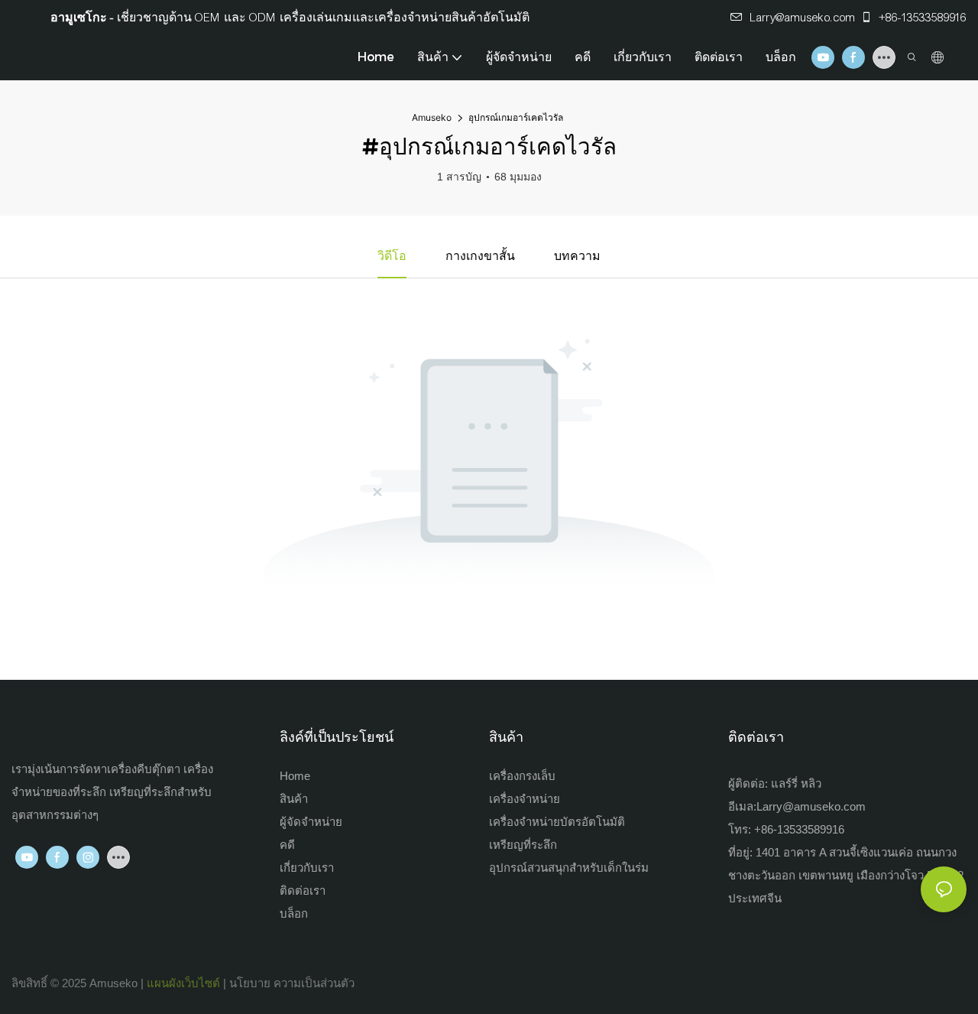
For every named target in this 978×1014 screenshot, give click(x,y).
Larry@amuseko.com (803, 17)
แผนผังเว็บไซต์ (183, 983)
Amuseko (432, 117)
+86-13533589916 (921, 17)
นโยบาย (249, 983)
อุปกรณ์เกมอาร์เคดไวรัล (515, 117)
